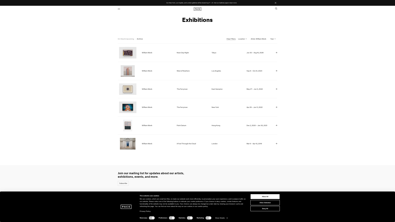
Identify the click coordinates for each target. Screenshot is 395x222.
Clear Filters (231, 39)
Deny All (265, 208)
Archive (140, 39)
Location (241, 39)
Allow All (265, 196)
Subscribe (123, 183)
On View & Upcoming (126, 39)
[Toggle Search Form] (276, 9)
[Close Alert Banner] (275, 3)
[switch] (172, 218)
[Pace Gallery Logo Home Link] (197, 9)
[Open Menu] (119, 9)
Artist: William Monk (258, 39)
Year (272, 39)
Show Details (220, 218)
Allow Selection (265, 203)
